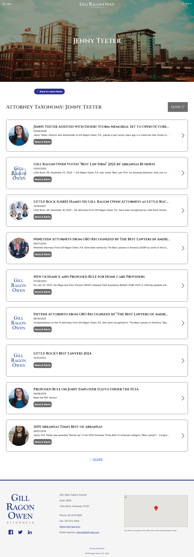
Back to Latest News (51, 91)
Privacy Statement (97, 548)
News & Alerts (43, 141)
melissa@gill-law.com (87, 532)
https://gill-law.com (70, 526)
